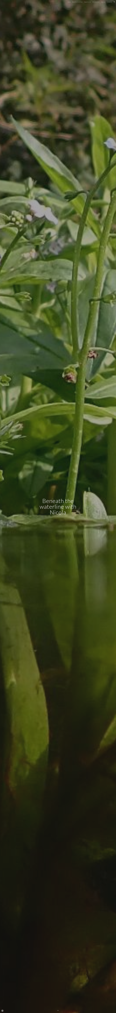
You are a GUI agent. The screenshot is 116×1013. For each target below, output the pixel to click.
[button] (114, 2)
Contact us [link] (109, 2)
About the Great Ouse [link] (77, 2)
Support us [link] (86, 2)
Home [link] (69, 2)
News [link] (102, 2)
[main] (58, 506)
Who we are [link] (95, 2)
